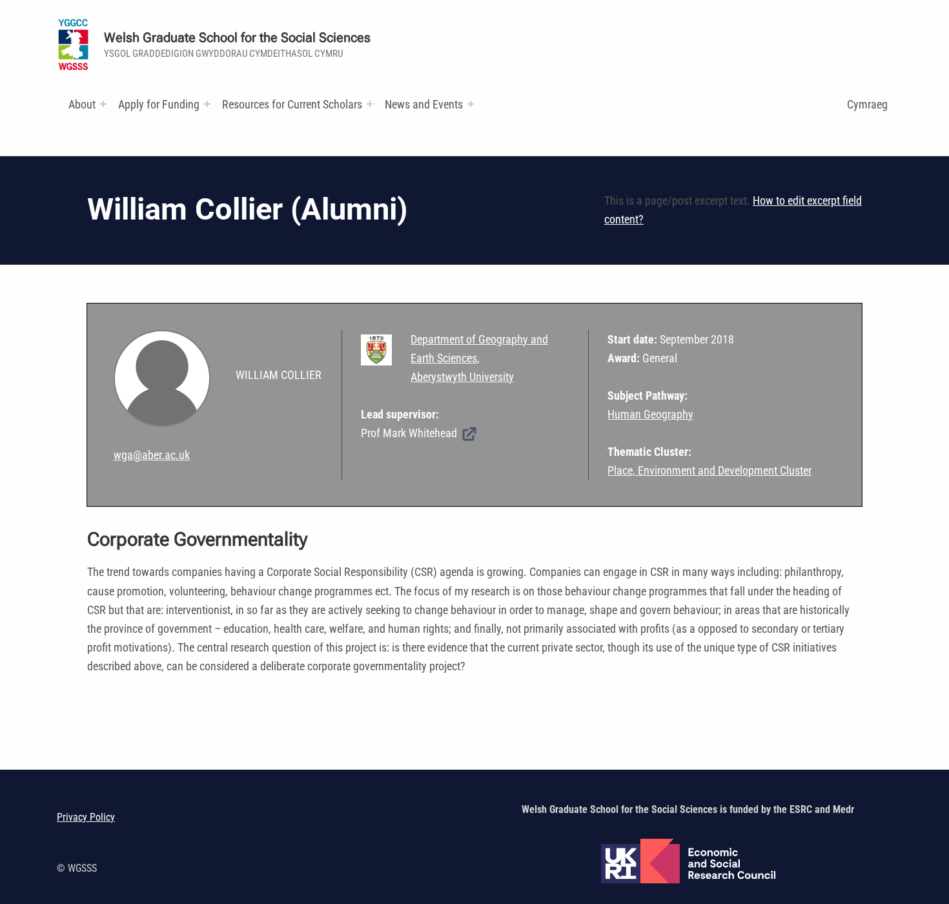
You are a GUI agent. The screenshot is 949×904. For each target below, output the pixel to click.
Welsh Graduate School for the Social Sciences (237, 37)
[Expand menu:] (103, 104)
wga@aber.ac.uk (152, 455)
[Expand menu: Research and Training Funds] (370, 104)
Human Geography (650, 414)
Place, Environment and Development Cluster (709, 470)
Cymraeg (867, 104)
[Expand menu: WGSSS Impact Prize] (470, 104)
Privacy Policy (86, 817)
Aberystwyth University (462, 377)
